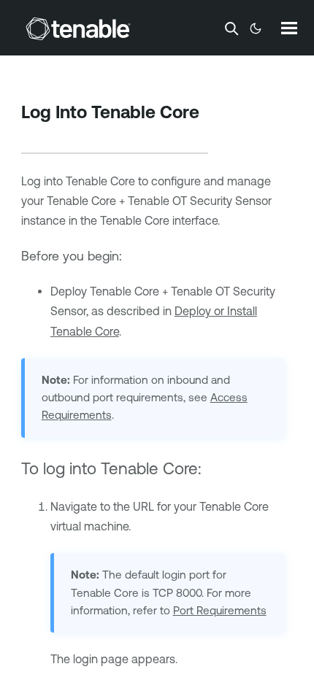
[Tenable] (78, 28)
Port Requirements (220, 610)
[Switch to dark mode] (255, 28)
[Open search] (231, 28)
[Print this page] (33, 135)
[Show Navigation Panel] (289, 27)
